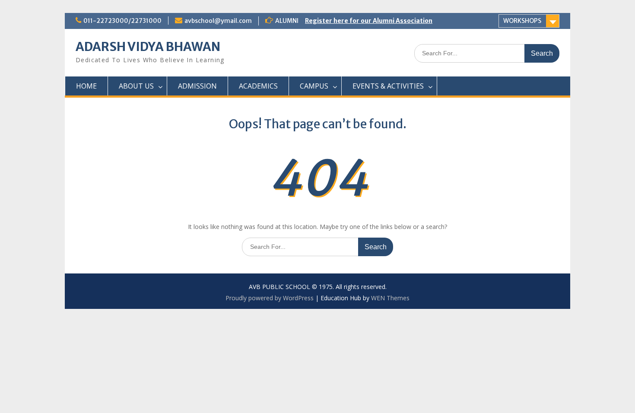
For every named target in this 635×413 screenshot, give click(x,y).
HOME (86, 86)
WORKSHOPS (522, 21)
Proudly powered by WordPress (269, 298)
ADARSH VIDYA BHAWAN (148, 46)
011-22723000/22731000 (122, 21)
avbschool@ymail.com (218, 21)
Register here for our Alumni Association (368, 21)
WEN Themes (390, 298)
